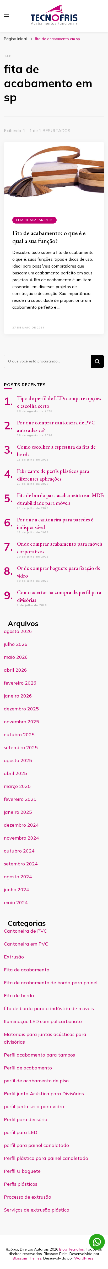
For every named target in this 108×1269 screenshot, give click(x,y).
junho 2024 (16, 890)
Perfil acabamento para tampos (39, 1055)
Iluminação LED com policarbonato (43, 1021)
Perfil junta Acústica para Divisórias (44, 1094)
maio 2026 (16, 657)
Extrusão (14, 957)
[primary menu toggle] (6, 16)
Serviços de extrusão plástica (36, 1210)
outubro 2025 (19, 735)
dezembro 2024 (21, 825)
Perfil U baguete (22, 1171)
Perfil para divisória (25, 1119)
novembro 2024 (21, 838)
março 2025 (17, 786)
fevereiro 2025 (20, 799)
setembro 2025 (21, 747)
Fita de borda (19, 995)
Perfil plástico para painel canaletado (46, 1158)
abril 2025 (15, 773)
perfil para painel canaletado (36, 1145)
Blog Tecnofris (71, 1249)
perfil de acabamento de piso (36, 1081)
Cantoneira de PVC (25, 931)
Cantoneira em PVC (26, 944)
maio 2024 (16, 902)
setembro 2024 (21, 864)
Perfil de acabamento (28, 1068)
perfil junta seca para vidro (34, 1106)
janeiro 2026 (18, 696)
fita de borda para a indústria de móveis (49, 1008)
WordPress (84, 1258)
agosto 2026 (18, 631)
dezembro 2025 (21, 709)
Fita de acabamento (34, 220)
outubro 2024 (19, 851)
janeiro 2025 (18, 812)
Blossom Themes (27, 1258)
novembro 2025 (21, 722)
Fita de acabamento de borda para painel (51, 983)
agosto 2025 (18, 760)
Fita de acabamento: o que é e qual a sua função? (48, 237)
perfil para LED (20, 1132)
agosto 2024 (18, 877)
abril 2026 (15, 670)
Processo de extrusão (27, 1197)
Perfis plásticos (20, 1184)
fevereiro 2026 (20, 683)
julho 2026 (16, 644)
